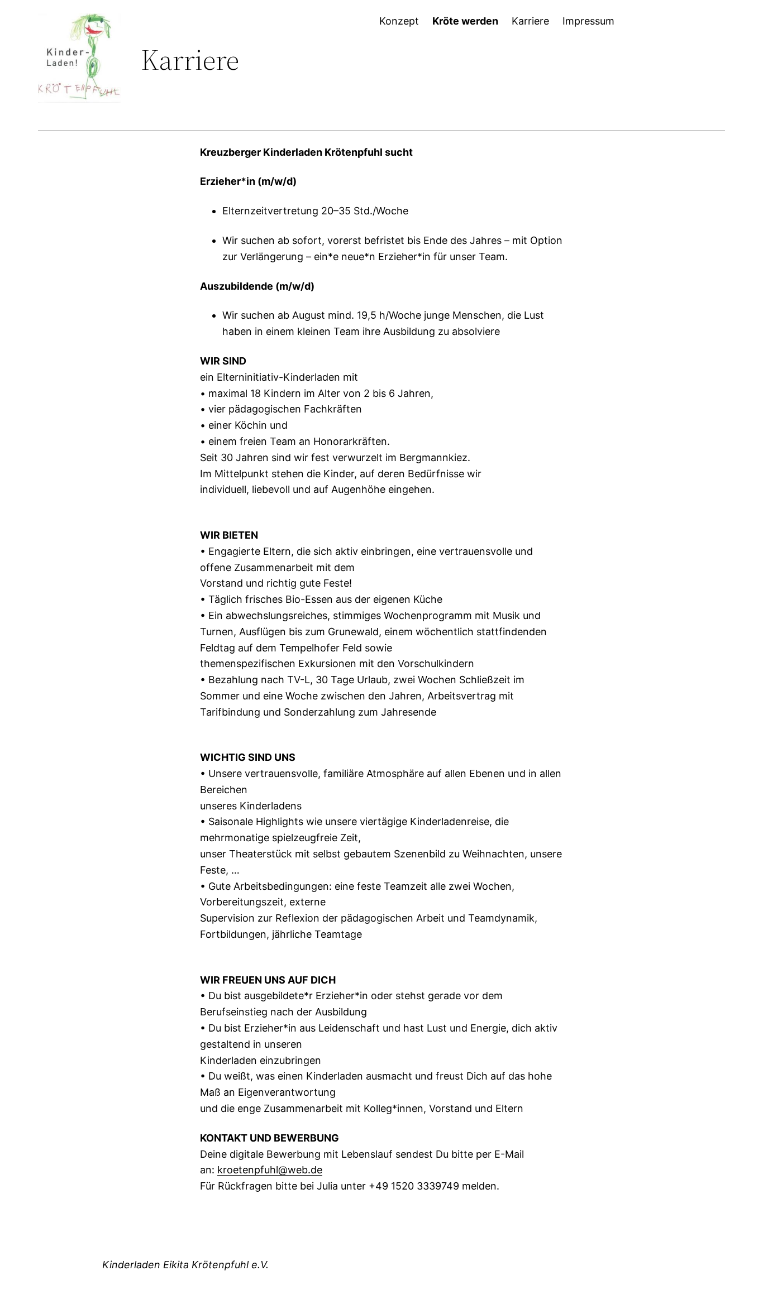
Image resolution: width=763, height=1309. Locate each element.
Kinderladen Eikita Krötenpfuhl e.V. (185, 1264)
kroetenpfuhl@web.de (269, 1170)
